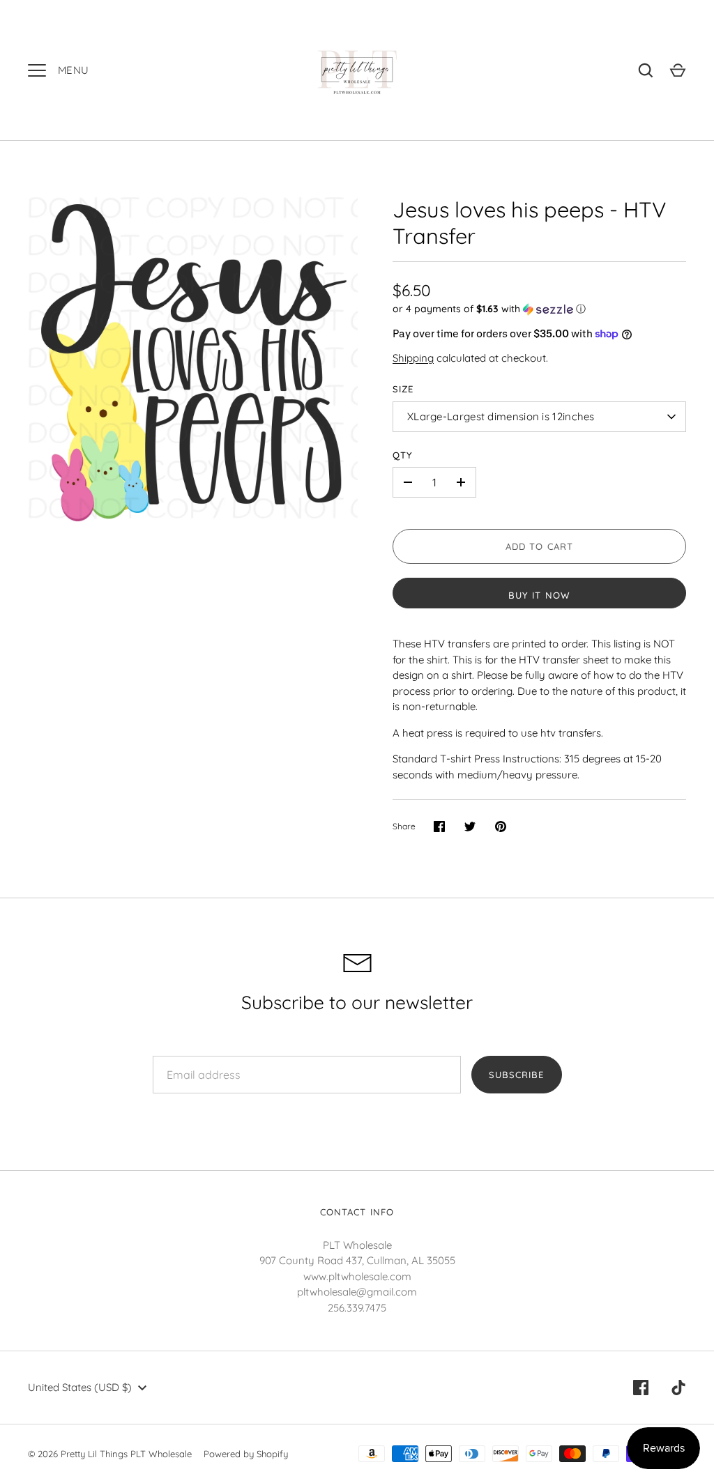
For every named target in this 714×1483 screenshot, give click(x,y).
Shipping (413, 357)
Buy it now (539, 595)
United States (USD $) (80, 1387)
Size (403, 388)
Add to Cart (539, 546)
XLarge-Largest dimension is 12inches (501, 416)
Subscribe (516, 1074)
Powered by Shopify (246, 1453)
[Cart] (677, 70)
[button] (539, 309)
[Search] (645, 70)
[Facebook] (640, 1387)
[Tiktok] (678, 1387)
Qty (403, 455)
